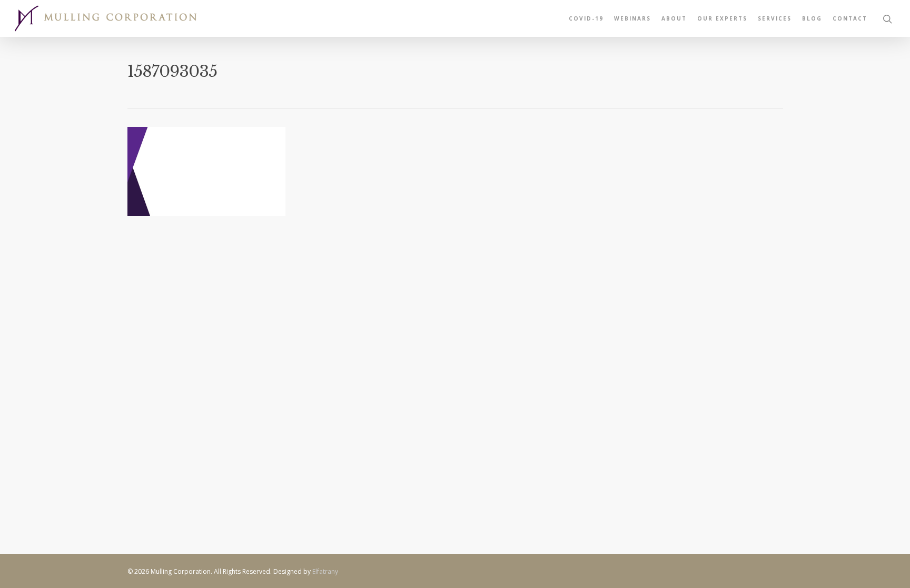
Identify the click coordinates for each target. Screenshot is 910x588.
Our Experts (722, 18)
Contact (850, 18)
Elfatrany (325, 571)
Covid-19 (586, 18)
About (674, 18)
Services (775, 18)
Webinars (632, 18)
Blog (812, 18)
